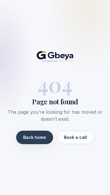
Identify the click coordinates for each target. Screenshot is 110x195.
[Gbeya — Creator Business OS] (55, 56)
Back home (34, 137)
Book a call (75, 137)
